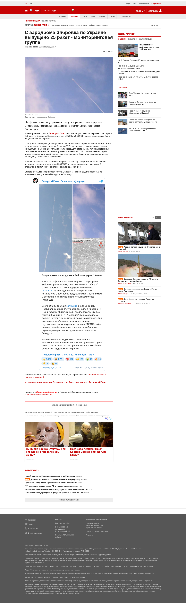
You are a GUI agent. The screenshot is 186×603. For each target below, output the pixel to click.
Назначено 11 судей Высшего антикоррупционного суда (131, 67)
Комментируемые (145, 39)
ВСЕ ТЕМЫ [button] (154, 25)
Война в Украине (92, 412)
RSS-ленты (33, 529)
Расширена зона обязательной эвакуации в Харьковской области (58, 489)
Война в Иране (71, 25)
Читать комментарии (69, 499)
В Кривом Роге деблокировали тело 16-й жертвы (149, 47)
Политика (52, 21)
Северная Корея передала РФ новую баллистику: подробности (143, 121)
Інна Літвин (33, 47)
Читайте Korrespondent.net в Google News (69, 405)
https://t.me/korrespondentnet (38, 394)
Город (84, 16)
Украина (74, 16)
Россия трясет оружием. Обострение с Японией (139, 112)
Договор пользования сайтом (96, 520)
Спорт (112, 16)
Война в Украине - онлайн (98, 25)
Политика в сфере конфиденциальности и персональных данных (94, 525)
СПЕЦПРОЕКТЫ (156, 3)
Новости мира (123, 251)
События (44, 21)
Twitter (30, 524)
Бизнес (102, 16)
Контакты (59, 520)
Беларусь (61, 412)
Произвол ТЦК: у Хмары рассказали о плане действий (53, 483)
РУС (26, 3)
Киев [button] (26, 11)
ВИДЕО (128, 3)
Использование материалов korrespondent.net (62, 529)
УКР (30, 3)
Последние (122, 39)
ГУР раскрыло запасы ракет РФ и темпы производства (53, 486)
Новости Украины (126, 34)
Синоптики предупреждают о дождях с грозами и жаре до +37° (57, 493)
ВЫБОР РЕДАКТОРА (125, 217)
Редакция (89, 535)
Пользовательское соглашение (97, 531)
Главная (62, 16)
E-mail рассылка (35, 533)
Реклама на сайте (62, 523)
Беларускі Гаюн (57, 133)
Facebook (32, 520)
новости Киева (81, 25)
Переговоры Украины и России (63, 25)
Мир (93, 16)
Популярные (132, 39)
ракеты (67, 412)
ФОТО (135, 3)
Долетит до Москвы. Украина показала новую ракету (56, 479)
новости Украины (77, 412)
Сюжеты (121, 87)
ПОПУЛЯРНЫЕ (144, 3)
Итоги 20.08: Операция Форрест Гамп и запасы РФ (143, 129)
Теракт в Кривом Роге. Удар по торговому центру (142, 103)
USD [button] (43, 11)
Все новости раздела (32, 21)
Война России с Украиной (42, 412)
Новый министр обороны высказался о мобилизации (53, 476)
